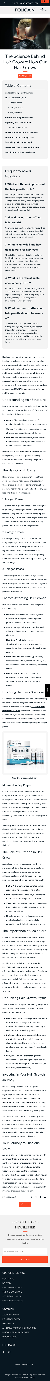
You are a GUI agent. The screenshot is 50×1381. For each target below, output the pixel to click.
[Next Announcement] (45, 3)
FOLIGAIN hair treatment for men (29, 389)
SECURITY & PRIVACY (11, 1296)
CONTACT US (8, 1279)
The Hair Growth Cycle (15, 98)
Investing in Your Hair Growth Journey (23, 147)
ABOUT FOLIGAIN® (10, 1315)
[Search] (46, 10)
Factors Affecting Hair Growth (19, 117)
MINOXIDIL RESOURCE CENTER (15, 1332)
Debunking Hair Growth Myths (19, 142)
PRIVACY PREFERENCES (12, 1300)
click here (33, 778)
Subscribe (25, 1259)
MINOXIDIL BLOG (9, 1337)
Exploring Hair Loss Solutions (19, 122)
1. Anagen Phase (15, 102)
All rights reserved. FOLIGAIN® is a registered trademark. (25, 1375)
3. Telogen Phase (15, 112)
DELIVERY (6, 1283)
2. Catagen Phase (15, 107)
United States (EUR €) (24, 1365)
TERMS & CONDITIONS (12, 1292)
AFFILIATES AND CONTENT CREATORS (19, 1328)
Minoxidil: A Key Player (17, 127)
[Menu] (3, 10)
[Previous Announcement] (4, 3)
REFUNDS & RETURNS (12, 1287)
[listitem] (25, 3)
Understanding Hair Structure (19, 93)
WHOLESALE (8, 1323)
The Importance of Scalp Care (19, 137)
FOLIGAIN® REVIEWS (11, 1319)
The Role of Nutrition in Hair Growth (21, 132)
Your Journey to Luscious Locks (20, 152)
